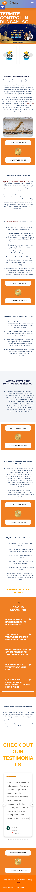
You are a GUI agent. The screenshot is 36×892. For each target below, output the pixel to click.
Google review (17, 833)
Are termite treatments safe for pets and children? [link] (16, 637)
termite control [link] (29, 103)
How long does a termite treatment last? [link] (15, 667)
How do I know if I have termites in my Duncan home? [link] (15, 621)
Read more (25, 818)
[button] (32, 3)
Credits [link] (18, 883)
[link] (2, 7)
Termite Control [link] (12, 222)
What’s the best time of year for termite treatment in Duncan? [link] (17, 652)
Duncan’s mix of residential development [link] (16, 181)
